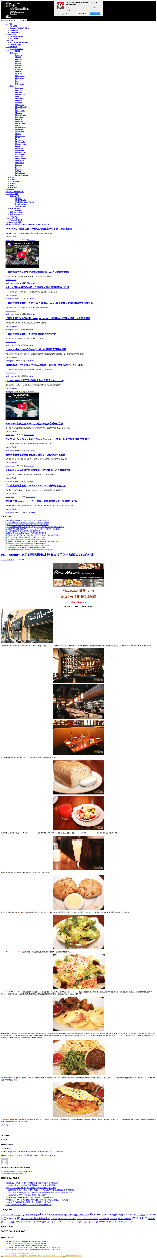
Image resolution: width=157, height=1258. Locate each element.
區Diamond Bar (20, 111)
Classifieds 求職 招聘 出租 (15, 192)
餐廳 (61, 1151)
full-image (8, 1151)
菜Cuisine (13, 53)
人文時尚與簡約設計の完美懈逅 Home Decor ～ (18, 1171)
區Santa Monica (20, 158)
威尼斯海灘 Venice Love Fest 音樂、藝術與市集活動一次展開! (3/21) (41, 501)
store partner (80, 1219)
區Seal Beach (19, 161)
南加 (43, 1151)
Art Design (4, 1215)
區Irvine (17, 125)
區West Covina (20, 173)
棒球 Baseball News (17, 214)
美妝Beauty (81, 1222)
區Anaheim (19, 90)
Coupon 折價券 (11, 34)
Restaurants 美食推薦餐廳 (23, 1155)
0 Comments (31, 240)
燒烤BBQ (18, 57)
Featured (11, 1155)
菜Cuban (18, 61)
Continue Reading (11, 237)
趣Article (111, 1222)
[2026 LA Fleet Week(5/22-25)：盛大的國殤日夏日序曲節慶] (26, 533)
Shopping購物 (52, 1219)
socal (39, 1151)
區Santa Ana (19, 156)
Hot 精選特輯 (10, 190)
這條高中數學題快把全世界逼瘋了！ (13, 1173)
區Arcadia (18, 92)
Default (44, 1214)
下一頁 (6, 1125)
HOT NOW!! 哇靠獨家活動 (19, 42)
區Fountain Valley (21, 115)
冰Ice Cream (14, 181)
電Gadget (126, 1222)
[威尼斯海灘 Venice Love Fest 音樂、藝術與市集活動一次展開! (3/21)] (29, 550)
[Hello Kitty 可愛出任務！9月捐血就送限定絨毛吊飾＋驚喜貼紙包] (28, 521)
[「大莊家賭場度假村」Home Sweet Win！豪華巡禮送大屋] (26, 547)
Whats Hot (36, 1155)
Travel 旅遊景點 (104, 1219)
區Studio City (19, 163)
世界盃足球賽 (14, 196)
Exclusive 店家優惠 (16, 36)
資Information (102, 1221)
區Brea (17, 96)
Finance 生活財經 (12, 218)
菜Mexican (18, 74)
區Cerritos (18, 103)
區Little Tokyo (19, 132)
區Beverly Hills (20, 94)
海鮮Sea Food (19, 76)
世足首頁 (18, 198)
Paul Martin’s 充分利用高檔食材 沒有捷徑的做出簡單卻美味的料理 (47, 555)
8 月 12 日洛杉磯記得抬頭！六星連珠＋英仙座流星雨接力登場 (37, 287)
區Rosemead (19, 150)
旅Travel (37, 1222)
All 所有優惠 (14, 38)
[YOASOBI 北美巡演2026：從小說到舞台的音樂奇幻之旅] (25, 539)
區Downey (18, 113)
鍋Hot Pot (13, 185)
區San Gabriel (20, 154)
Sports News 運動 (12, 194)
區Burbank (18, 100)
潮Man (49, 1222)
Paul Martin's (32, 1151)
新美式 (51, 1151)
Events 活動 (10, 40)
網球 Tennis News (16, 212)
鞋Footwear (134, 1222)
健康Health (151, 1219)
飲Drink (12, 179)
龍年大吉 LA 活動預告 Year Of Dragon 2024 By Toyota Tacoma (27, 224)
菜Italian (18, 67)
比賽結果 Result (20, 204)
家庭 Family (15, 1222)
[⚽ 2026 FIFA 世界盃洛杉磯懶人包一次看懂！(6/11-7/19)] (25, 537)
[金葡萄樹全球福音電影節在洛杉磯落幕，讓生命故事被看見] (26, 543)
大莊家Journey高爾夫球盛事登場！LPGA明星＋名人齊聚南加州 (38, 470)
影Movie (24, 1221)
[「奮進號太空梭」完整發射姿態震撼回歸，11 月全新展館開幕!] (27, 523)
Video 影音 (113, 1219)
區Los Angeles (20, 136)
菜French (18, 63)
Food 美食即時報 (11, 47)
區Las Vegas (19, 129)
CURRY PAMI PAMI (7, 560)
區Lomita (18, 134)
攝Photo (31, 1222)
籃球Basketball (15, 208)
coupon (23, 1215)
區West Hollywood (21, 175)
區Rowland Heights (21, 152)
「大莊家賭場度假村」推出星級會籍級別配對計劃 (31, 334)
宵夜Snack (13, 183)
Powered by (60, 14)
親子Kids (92, 1222)
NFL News (13, 216)
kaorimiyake (10, 240)
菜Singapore (19, 78)
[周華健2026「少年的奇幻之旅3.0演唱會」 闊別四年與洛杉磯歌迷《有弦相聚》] (32, 535)
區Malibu (18, 138)
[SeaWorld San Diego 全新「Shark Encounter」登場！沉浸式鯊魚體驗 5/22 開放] (33, 541)
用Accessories (63, 1222)
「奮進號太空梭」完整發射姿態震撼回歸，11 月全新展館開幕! (37, 272)
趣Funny (118, 1221)
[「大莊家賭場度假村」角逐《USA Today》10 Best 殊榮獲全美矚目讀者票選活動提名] (35, 527)
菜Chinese (18, 59)
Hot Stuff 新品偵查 (16, 49)
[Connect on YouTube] (72, 1256)
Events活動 (73, 1215)
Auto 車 (9, 1215)
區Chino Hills (19, 105)
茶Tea (12, 177)
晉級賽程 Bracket (20, 200)
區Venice (18, 169)
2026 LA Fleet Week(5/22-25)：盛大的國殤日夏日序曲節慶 (36, 349)
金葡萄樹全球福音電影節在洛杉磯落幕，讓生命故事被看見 (35, 454)
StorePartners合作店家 (13, 222)
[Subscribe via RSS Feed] (12, 1256)
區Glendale (19, 121)
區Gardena (18, 119)
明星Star (44, 1222)
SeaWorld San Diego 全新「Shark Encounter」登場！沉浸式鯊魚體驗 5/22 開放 (48, 439)
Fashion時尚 (84, 1215)
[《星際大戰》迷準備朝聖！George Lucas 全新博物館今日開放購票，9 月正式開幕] (34, 529)
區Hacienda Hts (20, 123)
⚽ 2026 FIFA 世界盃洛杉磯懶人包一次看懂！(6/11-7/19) (35, 380)
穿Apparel (72, 1222)
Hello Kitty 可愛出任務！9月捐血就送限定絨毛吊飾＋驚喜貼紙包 (39, 228)
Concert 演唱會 (15, 45)
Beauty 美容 (16, 1215)
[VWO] (65, 14)
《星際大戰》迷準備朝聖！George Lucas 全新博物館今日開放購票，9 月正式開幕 (48, 318)
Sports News (60, 1219)
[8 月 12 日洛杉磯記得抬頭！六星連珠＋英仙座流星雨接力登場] (27, 525)
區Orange (18, 146)
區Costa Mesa (19, 109)
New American (22, 1151)
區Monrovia (19, 140)
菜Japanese (19, 69)
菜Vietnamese (19, 84)
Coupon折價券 (33, 1215)
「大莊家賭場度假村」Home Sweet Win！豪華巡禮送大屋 (36, 485)
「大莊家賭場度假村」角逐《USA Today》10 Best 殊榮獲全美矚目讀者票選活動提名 (49, 303)
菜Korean (18, 71)
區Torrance (18, 165)
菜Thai (17, 82)
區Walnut (18, 171)
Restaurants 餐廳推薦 (13, 51)
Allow (95, 13)
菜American (19, 55)
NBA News (18, 210)
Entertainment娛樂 (58, 1214)
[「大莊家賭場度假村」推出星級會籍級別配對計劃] (23, 531)
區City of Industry (21, 107)
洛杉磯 (57, 1151)
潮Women (55, 1222)
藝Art (86, 1222)
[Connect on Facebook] (53, 1256)
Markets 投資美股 (16, 220)
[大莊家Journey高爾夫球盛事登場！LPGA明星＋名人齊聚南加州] (28, 545)
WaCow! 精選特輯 (124, 1219)
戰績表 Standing (20, 206)
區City (12, 86)
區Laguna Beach (20, 127)
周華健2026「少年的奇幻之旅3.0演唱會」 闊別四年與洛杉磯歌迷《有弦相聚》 (46, 365)
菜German (18, 65)
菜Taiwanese (19, 80)
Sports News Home (70, 1219)
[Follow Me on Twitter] (32, 1256)
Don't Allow (82, 13)
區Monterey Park (20, 142)
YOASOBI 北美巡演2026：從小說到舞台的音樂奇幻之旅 (34, 423)
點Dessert (13, 187)
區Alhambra (19, 88)
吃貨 (47, 1151)
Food (103, 1215)
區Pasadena (19, 148)
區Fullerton (19, 117)
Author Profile (23, 1167)
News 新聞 (13, 1218)
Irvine (14, 1151)
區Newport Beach (21, 144)
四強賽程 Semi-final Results (24, 202)
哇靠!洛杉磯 (7, 1253)
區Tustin (18, 167)
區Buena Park (19, 98)
